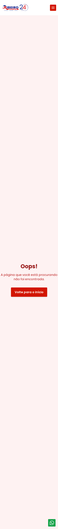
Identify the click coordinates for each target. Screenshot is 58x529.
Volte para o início (29, 292)
